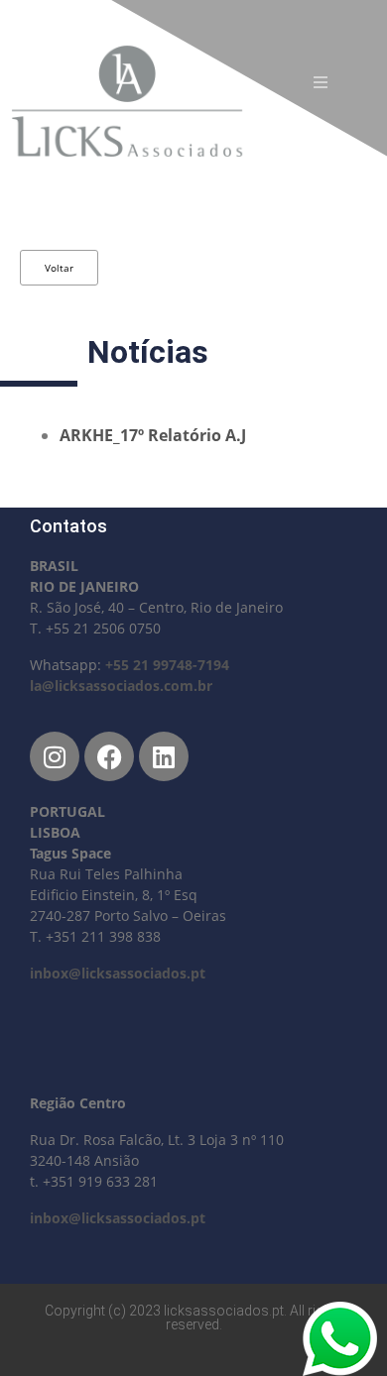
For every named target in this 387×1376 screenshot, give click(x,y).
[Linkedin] (164, 756)
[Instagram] (54, 756)
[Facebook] (109, 756)
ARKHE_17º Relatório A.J (153, 435)
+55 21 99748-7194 (167, 664)
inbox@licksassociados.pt (117, 973)
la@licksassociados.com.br (121, 685)
